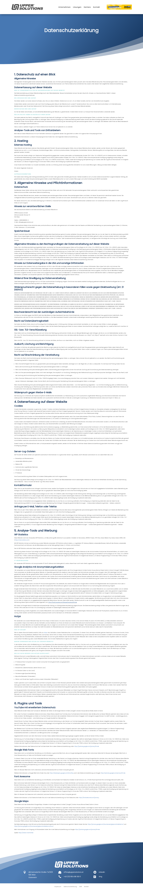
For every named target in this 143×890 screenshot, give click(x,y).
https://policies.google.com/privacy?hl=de (86, 746)
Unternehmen (64, 7)
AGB (80, 886)
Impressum (57, 886)
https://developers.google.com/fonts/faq (61, 773)
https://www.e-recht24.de (25, 833)
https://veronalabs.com (22, 540)
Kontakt (96, 7)
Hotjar (45, 632)
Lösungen (77, 7)
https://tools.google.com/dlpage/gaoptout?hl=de (62, 602)
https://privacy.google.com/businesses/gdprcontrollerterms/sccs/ (33, 826)
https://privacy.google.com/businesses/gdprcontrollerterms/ (106, 824)
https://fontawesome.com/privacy (89, 797)
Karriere (87, 7)
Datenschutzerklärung (70, 886)
